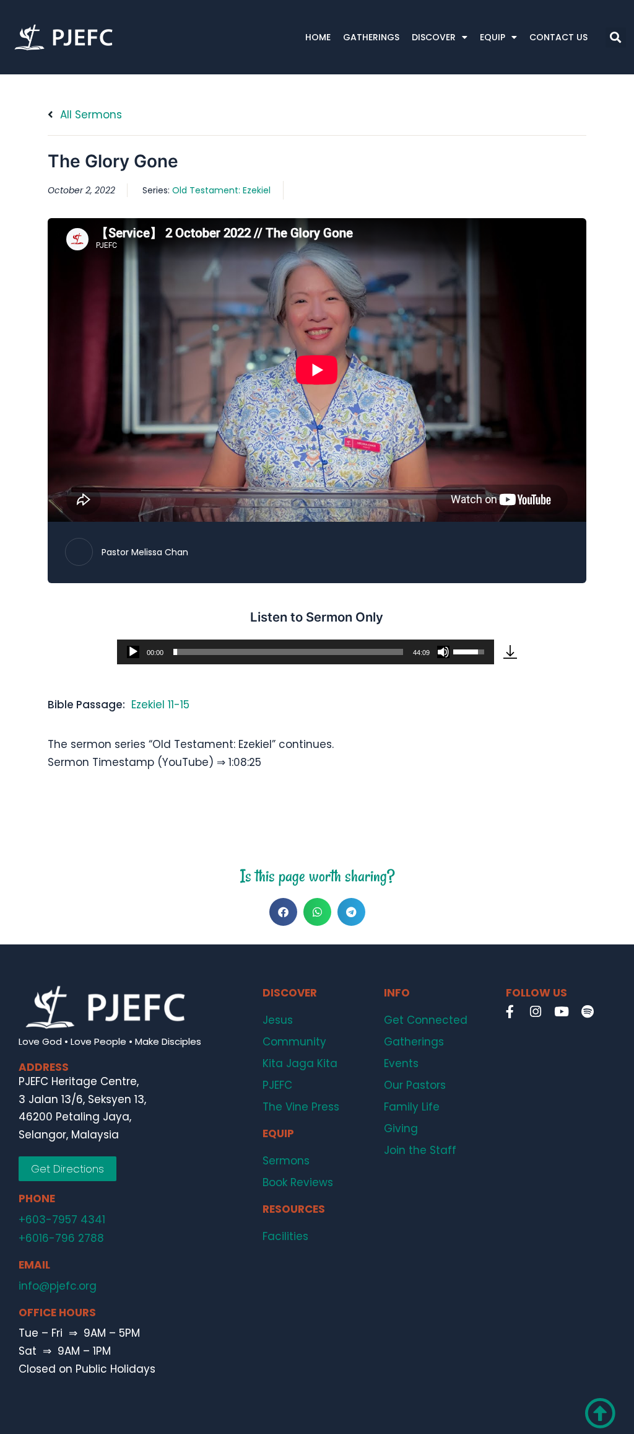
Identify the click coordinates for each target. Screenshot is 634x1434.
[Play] (133, 652)
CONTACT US (558, 37)
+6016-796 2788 (61, 1238)
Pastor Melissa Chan (145, 552)
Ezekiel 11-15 (160, 704)
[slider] (288, 652)
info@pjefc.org (58, 1285)
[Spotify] (588, 1011)
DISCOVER (434, 37)
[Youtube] (562, 1011)
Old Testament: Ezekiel (221, 190)
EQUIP (492, 37)
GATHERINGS (371, 37)
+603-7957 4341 (62, 1219)
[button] (616, 37)
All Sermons (89, 114)
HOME (318, 37)
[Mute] (443, 652)
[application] (305, 652)
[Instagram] (536, 1011)
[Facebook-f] (510, 1011)
